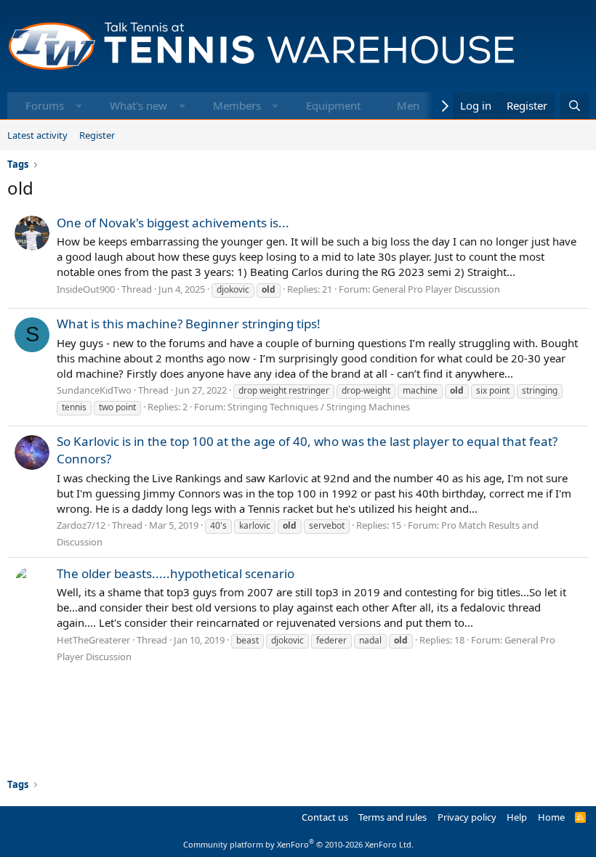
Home (551, 817)
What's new (138, 105)
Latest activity (37, 135)
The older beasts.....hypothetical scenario (175, 573)
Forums (44, 105)
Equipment (333, 105)
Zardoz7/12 (81, 525)
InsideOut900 (86, 289)
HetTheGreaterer (93, 639)
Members (237, 105)
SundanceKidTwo (94, 390)
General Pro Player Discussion (436, 289)
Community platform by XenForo (298, 844)
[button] (79, 105)
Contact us (325, 817)
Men (408, 105)
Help (517, 817)
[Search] (574, 105)
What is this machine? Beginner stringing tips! (189, 323)
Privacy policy (467, 817)
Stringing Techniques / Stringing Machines (318, 406)
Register (97, 135)
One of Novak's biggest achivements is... (173, 222)
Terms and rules (392, 817)
